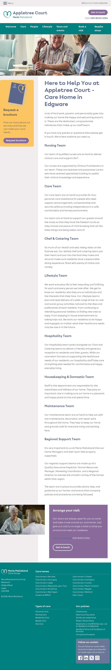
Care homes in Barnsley (45, 577)
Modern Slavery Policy (85, 621)
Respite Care (40, 621)
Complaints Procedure (85, 635)
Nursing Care (40, 615)
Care (23, 27)
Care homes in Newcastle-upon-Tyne (51, 586)
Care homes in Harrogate (46, 580)
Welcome (11, 27)
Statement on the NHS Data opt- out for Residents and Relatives (91, 625)
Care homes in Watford (82, 592)
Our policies (82, 606)
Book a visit (82, 29)
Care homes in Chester (82, 577)
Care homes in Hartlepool (83, 580)
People (34, 27)
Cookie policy (81, 612)
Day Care (39, 624)
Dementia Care (41, 612)
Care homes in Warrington (46, 592)
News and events (62, 29)
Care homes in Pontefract (46, 589)
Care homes (42, 571)
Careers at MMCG (42, 595)
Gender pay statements (86, 618)
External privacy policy (85, 615)
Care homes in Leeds (44, 583)
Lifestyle (47, 27)
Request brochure (16, 140)
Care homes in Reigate (82, 589)
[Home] (14, 571)
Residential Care (42, 618)
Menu (10, 3)
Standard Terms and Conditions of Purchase (90, 631)
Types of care (42, 606)
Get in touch (98, 12)
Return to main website (95, 3)
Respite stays (99, 29)
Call (96, 18)
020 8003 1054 (81, 538)
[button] (12, 3)
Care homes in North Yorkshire (86, 586)
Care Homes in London (82, 583)
